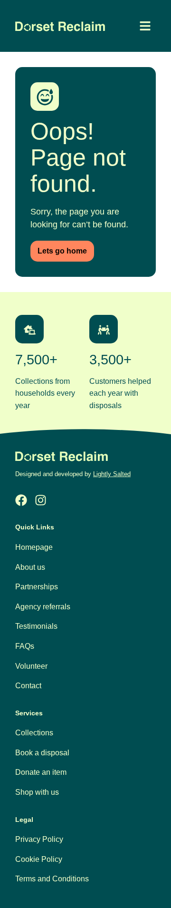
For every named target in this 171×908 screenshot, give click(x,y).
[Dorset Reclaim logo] (61, 456)
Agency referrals (42, 607)
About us (30, 567)
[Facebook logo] (21, 500)
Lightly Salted (112, 474)
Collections (34, 733)
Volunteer (31, 666)
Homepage (34, 547)
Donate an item (40, 772)
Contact (28, 686)
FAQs (24, 646)
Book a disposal (42, 753)
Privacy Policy (39, 839)
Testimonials (36, 626)
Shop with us (37, 792)
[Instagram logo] (41, 500)
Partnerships (36, 587)
